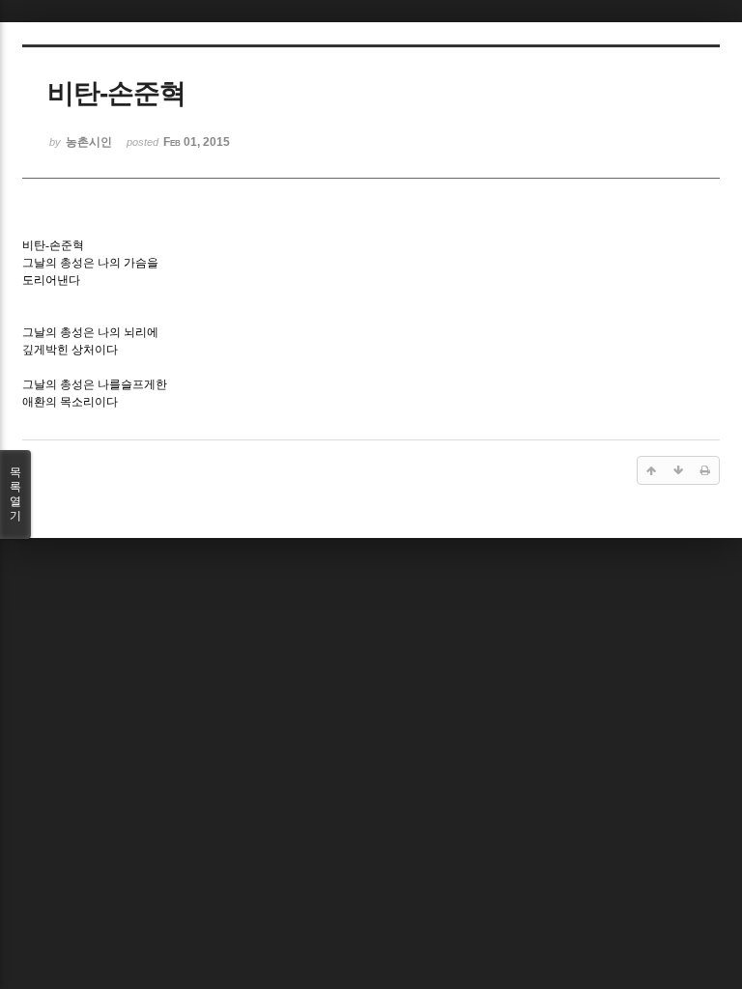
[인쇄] (705, 470)
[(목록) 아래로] (678, 470)
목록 (15, 494)
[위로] (651, 470)
